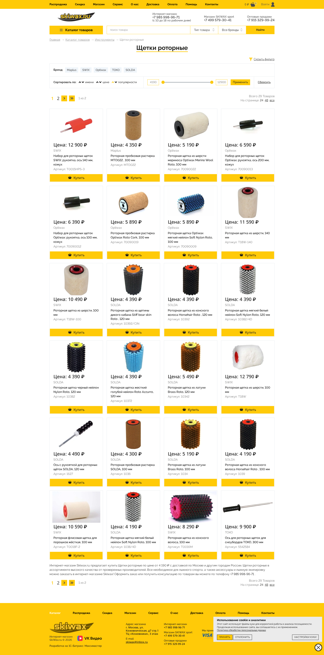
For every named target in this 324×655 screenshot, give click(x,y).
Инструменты (104, 39)
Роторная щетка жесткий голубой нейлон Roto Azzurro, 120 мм (132, 392)
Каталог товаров (77, 39)
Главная (55, 39)
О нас (135, 4)
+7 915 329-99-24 (260, 20)
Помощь (191, 4)
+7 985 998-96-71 (166, 17)
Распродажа (58, 4)
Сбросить (264, 82)
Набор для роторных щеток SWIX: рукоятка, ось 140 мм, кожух (73, 160)
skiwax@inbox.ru (137, 642)
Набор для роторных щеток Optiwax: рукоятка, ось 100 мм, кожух (75, 237)
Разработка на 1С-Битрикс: (76, 645)
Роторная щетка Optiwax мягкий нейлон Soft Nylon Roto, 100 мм (190, 237)
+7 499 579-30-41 (217, 20)
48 (266, 100)
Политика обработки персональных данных (241, 630)
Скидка (80, 4)
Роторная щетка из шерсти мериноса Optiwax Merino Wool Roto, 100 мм (190, 160)
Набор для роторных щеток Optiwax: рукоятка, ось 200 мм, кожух (247, 160)
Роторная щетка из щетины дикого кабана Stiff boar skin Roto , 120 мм (131, 315)
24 (261, 100)
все (272, 100)
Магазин (99, 4)
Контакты (211, 4)
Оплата (172, 4)
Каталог (55, 613)
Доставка (152, 4)
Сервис (118, 4)
